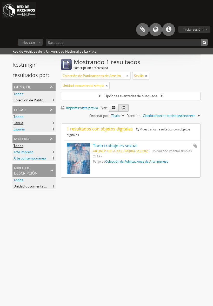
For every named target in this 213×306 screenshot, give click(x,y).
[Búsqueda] (204, 42)
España (19, 129)
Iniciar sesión (193, 29)
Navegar (28, 42)
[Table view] (123, 108)
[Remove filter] (128, 75)
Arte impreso (24, 152)
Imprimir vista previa (81, 108)
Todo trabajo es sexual (115, 146)
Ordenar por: (99, 115)
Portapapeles (142, 29)
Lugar (20, 109)
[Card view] (114, 108)
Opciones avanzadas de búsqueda (131, 96)
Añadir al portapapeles (195, 145)
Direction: (134, 115)
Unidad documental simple (34, 186)
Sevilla (18, 123)
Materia (22, 138)
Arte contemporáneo (30, 158)
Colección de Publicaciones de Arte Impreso (47, 100)
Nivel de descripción (26, 170)
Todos (18, 94)
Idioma (155, 29)
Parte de (22, 86)
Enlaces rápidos (168, 29)
